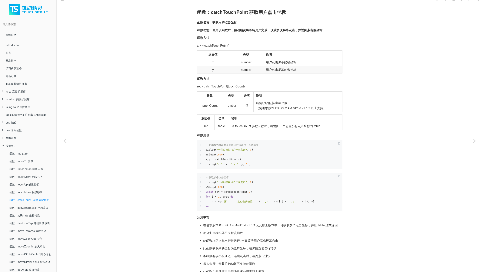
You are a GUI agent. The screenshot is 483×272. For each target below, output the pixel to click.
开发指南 (11, 60)
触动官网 (11, 34)
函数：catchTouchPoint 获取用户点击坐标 (32, 200)
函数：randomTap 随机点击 (26, 169)
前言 (8, 53)
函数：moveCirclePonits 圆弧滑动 (29, 262)
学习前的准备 (14, 68)
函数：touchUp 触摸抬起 (24, 184)
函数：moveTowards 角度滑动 (27, 231)
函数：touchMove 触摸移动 (25, 192)
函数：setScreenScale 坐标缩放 (28, 207)
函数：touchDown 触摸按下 (26, 176)
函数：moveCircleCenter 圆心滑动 (30, 254)
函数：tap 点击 (18, 153)
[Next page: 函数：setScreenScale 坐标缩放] (474, 140)
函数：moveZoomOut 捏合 (25, 238)
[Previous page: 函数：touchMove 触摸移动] (65, 140)
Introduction (13, 45)
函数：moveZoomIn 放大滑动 (27, 246)
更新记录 (11, 76)
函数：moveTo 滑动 (21, 161)
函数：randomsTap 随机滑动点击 (29, 223)
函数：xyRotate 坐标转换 (24, 215)
